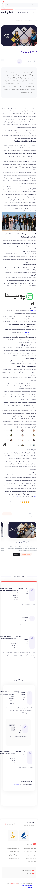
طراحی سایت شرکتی (14, 858)
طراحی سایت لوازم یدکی (13, 848)
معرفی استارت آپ (28, 20)
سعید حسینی (12, 62)
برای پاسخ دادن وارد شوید (12, 728)
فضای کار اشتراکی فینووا (22, 542)
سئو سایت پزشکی (31, 861)
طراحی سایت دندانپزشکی (29, 852)
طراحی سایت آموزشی (14, 855)
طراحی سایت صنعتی (31, 858)
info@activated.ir (26, 870)
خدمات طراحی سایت (23, 13)
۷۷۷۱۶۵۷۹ (9, 824)
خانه (33, 13)
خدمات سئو (17, 497)
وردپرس (27, 332)
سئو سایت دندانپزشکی (30, 848)
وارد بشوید (17, 784)
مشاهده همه (7, 514)
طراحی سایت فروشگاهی (30, 855)
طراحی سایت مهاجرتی (14, 852)
